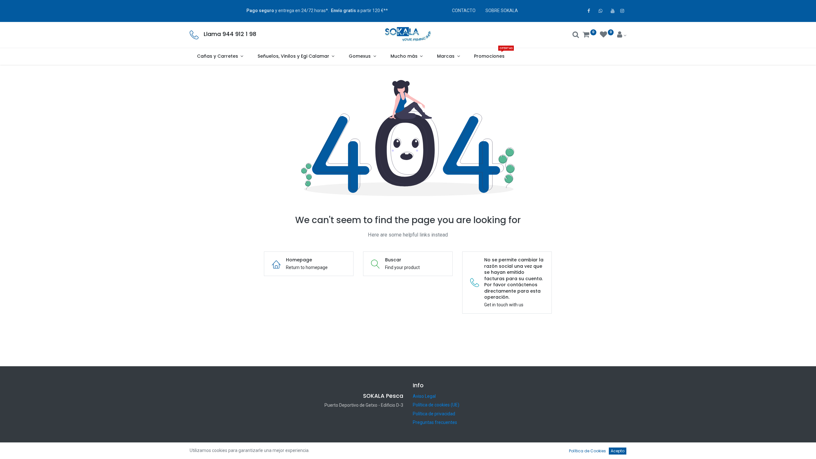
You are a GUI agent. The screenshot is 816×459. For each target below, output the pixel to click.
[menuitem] (489, 56)
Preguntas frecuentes (435, 422)
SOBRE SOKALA (501, 10)
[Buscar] (575, 35)
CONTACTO (464, 10)
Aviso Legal (424, 396)
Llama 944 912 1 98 (230, 34)
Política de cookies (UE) (436, 404)
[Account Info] (621, 35)
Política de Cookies (587, 451)
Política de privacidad (434, 413)
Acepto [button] (617, 451)
